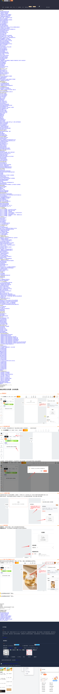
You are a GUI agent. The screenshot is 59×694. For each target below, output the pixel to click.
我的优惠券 (52, 686)
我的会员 (43, 686)
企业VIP (34, 6)
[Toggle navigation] (2, 9)
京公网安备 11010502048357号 (13, 663)
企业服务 (19, 7)
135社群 (26, 673)
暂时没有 (1, 610)
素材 (11, 7)
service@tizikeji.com (32, 647)
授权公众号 (44, 683)
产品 (14, 7)
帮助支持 (26, 7)
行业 (23, 7)
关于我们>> (5, 637)
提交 (5, 610)
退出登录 (51, 691)
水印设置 (43, 689)
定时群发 (43, 684)
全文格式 (43, 691)
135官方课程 (27, 671)
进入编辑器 (7, 7)
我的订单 (51, 683)
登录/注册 (47, 7)
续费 (45, 674)
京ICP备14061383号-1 (5, 663)
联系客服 (26, 668)
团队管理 (51, 689)
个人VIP (30, 6)
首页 (3, 7)
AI (16, 7)
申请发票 (51, 684)
